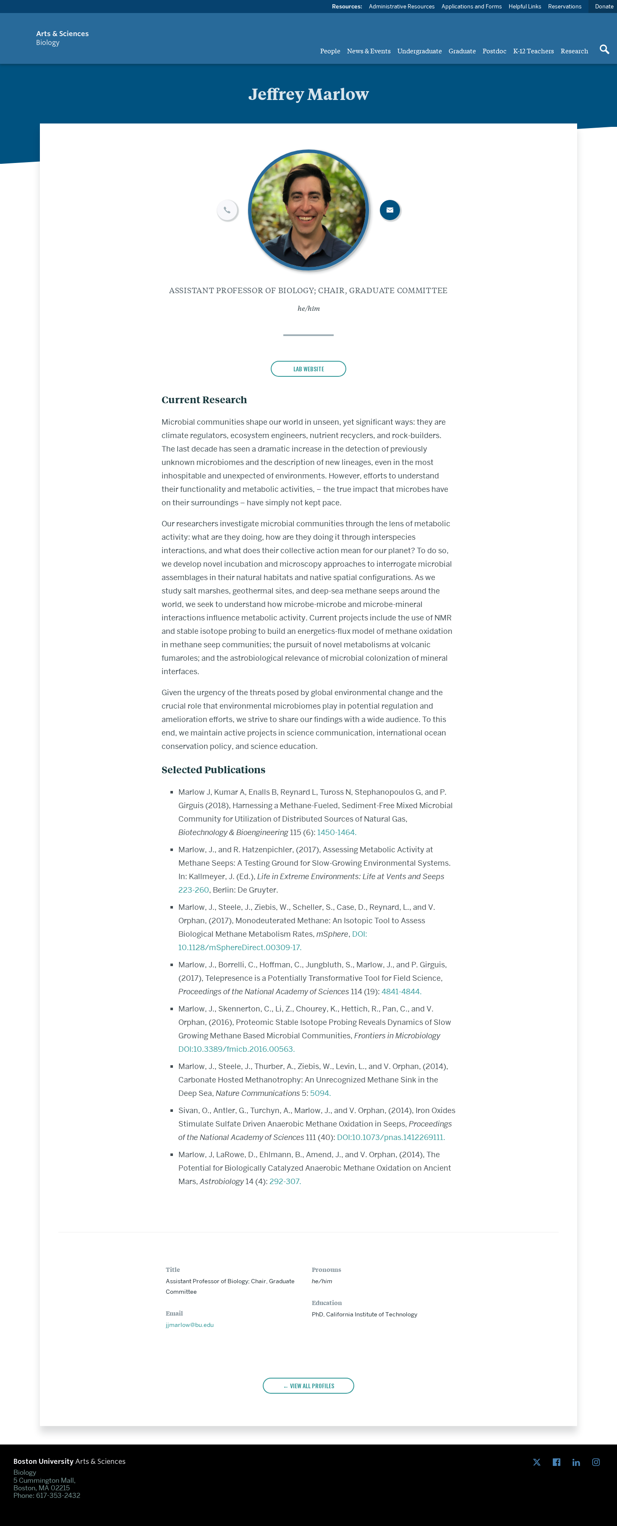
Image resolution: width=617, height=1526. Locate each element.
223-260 (193, 890)
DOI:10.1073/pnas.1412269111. (391, 1137)
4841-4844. (402, 991)
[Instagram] (598, 1463)
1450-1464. (337, 832)
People (330, 50)
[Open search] (604, 50)
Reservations (565, 6)
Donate (604, 6)
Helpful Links (525, 6)
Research (574, 50)
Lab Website (308, 368)
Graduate (462, 50)
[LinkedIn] (578, 1463)
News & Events (369, 50)
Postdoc (495, 50)
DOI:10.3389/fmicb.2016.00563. (236, 1049)
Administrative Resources (402, 6)
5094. (320, 1093)
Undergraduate (419, 50)
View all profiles (312, 1385)
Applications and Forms (472, 6)
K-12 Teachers (533, 50)
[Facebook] (558, 1463)
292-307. (285, 1181)
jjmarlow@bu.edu (190, 1325)
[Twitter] (538, 1463)
